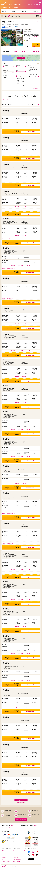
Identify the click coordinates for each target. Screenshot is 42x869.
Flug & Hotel (4, 7)
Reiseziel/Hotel (4, 10)
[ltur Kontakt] (40, 16)
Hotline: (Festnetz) (15, 4)
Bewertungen (35, 52)
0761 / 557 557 (6, 827)
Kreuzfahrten (15, 7)
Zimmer (33, 10)
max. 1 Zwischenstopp (20, 81)
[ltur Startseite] (4, 3)
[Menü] (34, 831)
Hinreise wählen (6, 93)
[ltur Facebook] (29, 852)
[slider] (3, 66)
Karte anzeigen (21, 58)
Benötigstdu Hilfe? (37, 16)
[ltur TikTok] (37, 855)
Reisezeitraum (24, 10)
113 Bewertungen (11, 26)
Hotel (9, 7)
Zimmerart (5, 75)
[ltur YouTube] (37, 852)
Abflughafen (14, 10)
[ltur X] (29, 855)
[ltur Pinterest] (33, 855)
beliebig (19, 76)
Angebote (6, 52)
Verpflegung (5, 70)
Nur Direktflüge (20, 78)
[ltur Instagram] (33, 852)
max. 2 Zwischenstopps (20, 84)
